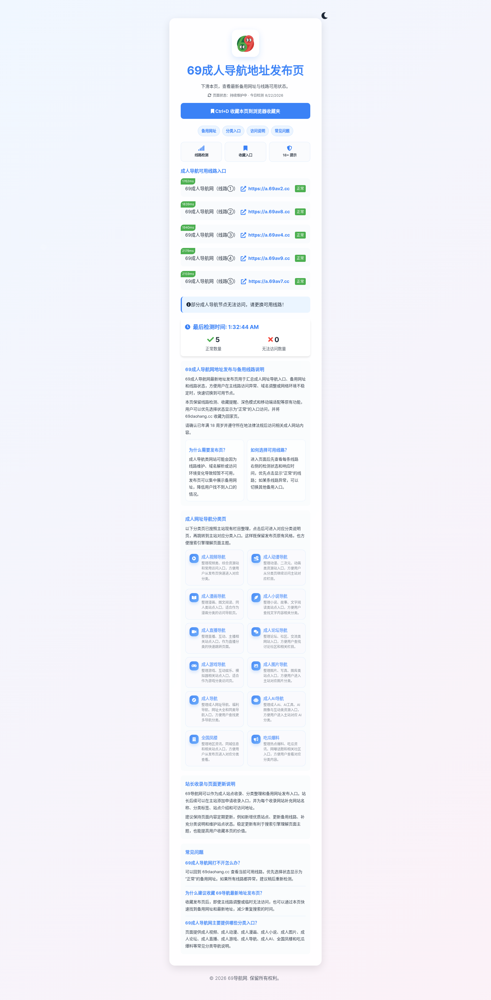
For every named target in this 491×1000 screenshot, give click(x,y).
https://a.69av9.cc (269, 258)
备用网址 (208, 131)
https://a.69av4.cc (269, 235)
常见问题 (282, 131)
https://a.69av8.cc (269, 211)
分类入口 (233, 131)
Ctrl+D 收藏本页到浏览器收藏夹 (247, 111)
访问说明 (257, 131)
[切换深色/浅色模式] (324, 16)
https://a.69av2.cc (269, 188)
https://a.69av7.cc (269, 281)
